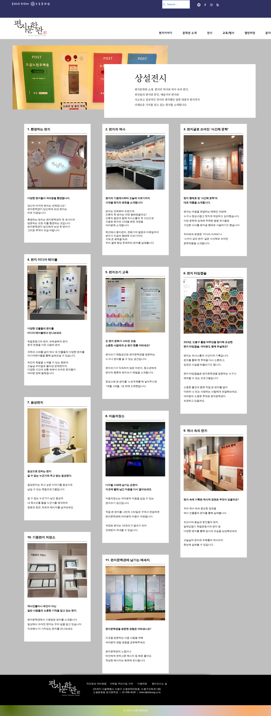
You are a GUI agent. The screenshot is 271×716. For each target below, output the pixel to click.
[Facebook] (205, 4)
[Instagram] (211, 4)
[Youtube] (198, 4)
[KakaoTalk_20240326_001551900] (217, 4)
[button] (165, 33)
